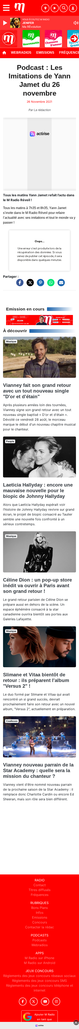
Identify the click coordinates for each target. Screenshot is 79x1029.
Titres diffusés (39, 890)
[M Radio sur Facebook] (23, 1002)
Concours (39, 922)
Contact (39, 885)
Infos (39, 913)
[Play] (5, 22)
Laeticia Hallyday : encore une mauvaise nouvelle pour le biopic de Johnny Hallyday (38, 490)
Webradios (21, 52)
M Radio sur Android (39, 963)
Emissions (45, 52)
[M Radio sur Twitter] (34, 1002)
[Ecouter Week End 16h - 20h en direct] (39, 320)
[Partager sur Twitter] (29, 285)
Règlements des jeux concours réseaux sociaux (39, 976)
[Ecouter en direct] (55, 8)
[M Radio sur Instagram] (56, 1002)
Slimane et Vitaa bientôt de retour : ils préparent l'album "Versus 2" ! (36, 680)
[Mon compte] (73, 8)
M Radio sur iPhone (39, 958)
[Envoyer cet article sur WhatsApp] (49, 285)
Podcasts (39, 940)
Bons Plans (39, 908)
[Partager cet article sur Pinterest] (39, 285)
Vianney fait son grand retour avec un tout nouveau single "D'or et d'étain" (37, 390)
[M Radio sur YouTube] (45, 1002)
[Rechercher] (64, 8)
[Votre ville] (45, 8)
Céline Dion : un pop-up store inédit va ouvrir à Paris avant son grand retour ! (37, 585)
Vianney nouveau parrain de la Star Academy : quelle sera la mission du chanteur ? (38, 770)
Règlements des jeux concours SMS (39, 981)
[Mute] (76, 23)
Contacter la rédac (39, 927)
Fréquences (39, 895)
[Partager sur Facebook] (18, 285)
